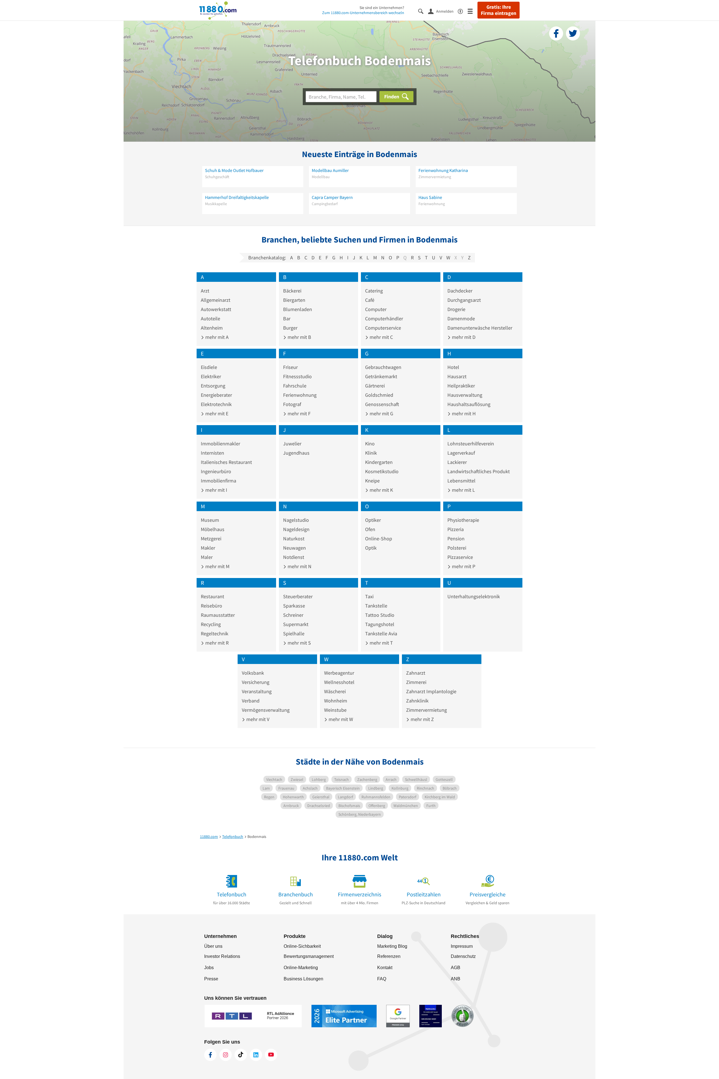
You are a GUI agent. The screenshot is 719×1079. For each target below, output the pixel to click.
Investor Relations (222, 956)
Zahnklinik (417, 700)
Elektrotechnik (216, 404)
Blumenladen (297, 309)
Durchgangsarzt (464, 300)
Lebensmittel (461, 480)
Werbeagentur (339, 673)
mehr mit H (463, 413)
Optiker (373, 520)
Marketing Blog (392, 946)
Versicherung (255, 682)
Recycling (211, 624)
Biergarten (294, 300)
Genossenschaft (382, 404)
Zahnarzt (415, 673)
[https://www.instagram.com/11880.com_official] (225, 1055)
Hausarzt (457, 376)
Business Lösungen (303, 978)
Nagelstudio (296, 520)
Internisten (212, 453)
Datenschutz (463, 956)
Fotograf (292, 404)
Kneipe (372, 480)
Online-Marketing (301, 967)
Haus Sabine (430, 197)
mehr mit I (215, 490)
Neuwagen (294, 548)
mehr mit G (380, 413)
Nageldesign (296, 529)
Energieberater (216, 395)
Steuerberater (298, 596)
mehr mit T (380, 643)
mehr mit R (216, 643)
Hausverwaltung (464, 395)
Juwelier (292, 443)
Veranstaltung (257, 691)
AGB (455, 967)
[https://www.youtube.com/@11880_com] (271, 1055)
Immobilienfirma (218, 480)
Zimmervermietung (426, 710)
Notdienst (293, 557)
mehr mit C (380, 337)
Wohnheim (335, 700)
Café (369, 300)
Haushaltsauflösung (468, 404)
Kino (370, 443)
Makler (208, 548)
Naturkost (293, 538)
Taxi (369, 596)
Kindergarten (379, 462)
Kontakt (384, 967)
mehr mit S (298, 643)
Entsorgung (213, 385)
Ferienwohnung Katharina (443, 170)
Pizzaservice (460, 557)
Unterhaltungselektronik (473, 596)
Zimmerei (416, 682)
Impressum (462, 946)
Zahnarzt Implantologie (431, 691)
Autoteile (210, 318)
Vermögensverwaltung (266, 710)
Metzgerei (211, 538)
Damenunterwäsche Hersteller (479, 328)
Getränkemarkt (381, 376)
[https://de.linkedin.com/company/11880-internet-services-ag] (256, 1055)
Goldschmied (379, 395)
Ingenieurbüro (216, 471)
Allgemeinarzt (215, 300)
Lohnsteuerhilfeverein (470, 443)
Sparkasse (294, 605)
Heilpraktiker (461, 385)
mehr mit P (463, 566)
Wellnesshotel (339, 682)
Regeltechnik (214, 633)
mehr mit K (380, 490)
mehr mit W (340, 719)
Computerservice (383, 328)
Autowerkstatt (216, 309)
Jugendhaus (296, 453)
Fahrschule (294, 385)
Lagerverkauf (461, 453)
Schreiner (293, 615)
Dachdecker (459, 290)
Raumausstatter (218, 615)
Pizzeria (455, 529)
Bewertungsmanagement (309, 956)
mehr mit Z (421, 719)
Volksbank (253, 673)
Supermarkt (295, 624)
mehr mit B (298, 337)
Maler (207, 557)
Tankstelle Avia (381, 633)
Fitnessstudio (297, 376)
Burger (290, 328)
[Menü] (472, 10)
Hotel (453, 367)
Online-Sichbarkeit (302, 946)
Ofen (370, 529)
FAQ (381, 978)
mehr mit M (216, 566)
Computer (375, 309)
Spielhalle (293, 633)
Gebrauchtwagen (383, 367)
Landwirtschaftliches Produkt (478, 471)
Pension (456, 538)
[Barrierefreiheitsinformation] (463, 10)
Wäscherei (335, 691)
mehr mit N (298, 566)
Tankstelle (376, 605)
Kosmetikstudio (382, 471)
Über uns (213, 946)
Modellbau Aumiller (330, 170)
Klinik (371, 453)
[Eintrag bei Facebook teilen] (556, 33)
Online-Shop (378, 538)
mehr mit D (463, 337)
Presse (211, 978)
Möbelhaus (212, 529)
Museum (210, 520)
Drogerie (456, 309)
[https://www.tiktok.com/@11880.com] (241, 1055)
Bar (286, 318)
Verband (251, 700)
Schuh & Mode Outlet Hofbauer (234, 170)
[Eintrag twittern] (573, 33)
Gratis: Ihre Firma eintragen (498, 10)
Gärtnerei (375, 385)
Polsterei (456, 548)
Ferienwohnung (300, 395)
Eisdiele (209, 367)
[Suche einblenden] (423, 10)
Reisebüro (211, 605)
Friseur (290, 367)
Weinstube (335, 710)
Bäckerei (292, 290)
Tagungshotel (379, 624)
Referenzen (389, 956)
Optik (371, 548)
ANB (455, 978)
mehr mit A (216, 337)
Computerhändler (384, 318)
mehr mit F (298, 413)
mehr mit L (463, 490)
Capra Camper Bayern (332, 197)
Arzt (205, 290)
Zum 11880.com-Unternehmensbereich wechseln (363, 12)
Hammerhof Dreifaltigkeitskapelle (237, 197)
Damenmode (461, 318)
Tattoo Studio (379, 615)
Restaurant (212, 596)
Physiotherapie (463, 520)
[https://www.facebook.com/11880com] (210, 1055)
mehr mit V (257, 719)
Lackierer (457, 462)
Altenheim (212, 328)
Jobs (209, 967)
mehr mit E (216, 413)
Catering (374, 290)
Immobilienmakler (220, 443)
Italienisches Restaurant (226, 462)
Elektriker (211, 376)
